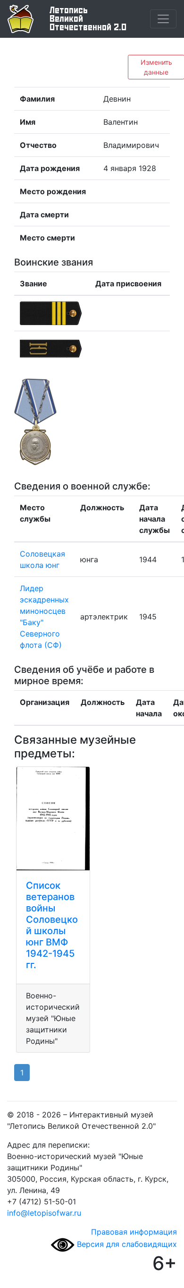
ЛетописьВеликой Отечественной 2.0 (88, 19)
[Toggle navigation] (163, 18)
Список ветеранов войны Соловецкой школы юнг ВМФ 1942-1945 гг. (52, 925)
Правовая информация (134, 1231)
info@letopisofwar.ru (44, 1213)
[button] (35, 421)
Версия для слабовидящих (126, 1244)
